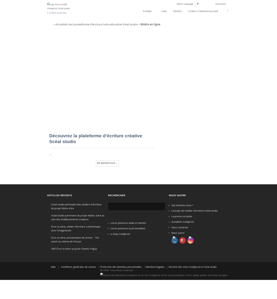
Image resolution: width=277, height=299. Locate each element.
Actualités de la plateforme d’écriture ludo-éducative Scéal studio (96, 24)
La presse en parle (181, 216)
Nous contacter (179, 227)
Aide (53, 266)
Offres (177, 11)
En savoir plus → (107, 163)
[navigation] (137, 4)
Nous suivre (178, 232)
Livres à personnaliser (203, 11)
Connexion (220, 4)
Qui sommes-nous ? (182, 205)
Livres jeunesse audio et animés (128, 222)
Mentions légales (155, 266)
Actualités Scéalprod (182, 221)
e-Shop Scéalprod (120, 233)
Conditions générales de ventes (78, 266)
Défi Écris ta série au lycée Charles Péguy (74, 248)
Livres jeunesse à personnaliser (128, 228)
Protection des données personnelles (121, 266)
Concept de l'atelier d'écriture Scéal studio (194, 210)
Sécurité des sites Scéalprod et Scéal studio (192, 266)
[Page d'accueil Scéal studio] (62, 6)
